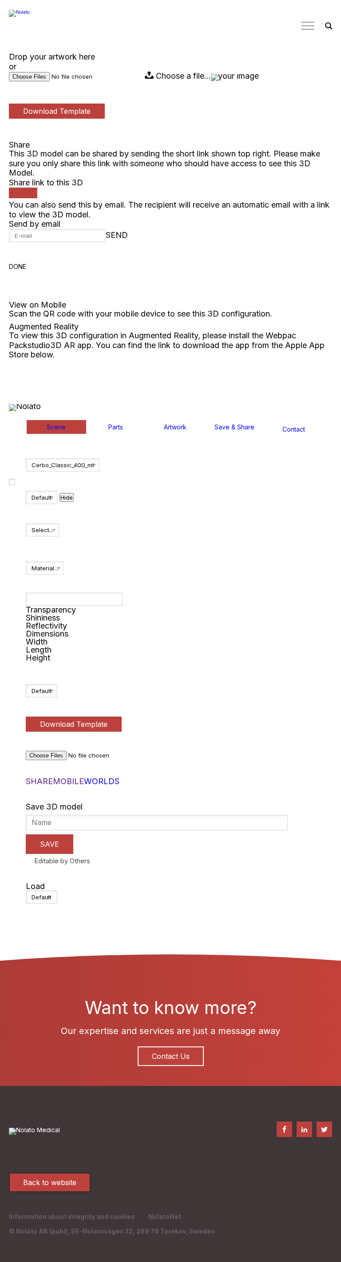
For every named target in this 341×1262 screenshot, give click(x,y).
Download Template (57, 111)
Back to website (49, 1182)
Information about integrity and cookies (72, 1216)
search (328, 26)
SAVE (49, 844)
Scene (56, 427)
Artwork (175, 427)
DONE (17, 266)
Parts (115, 427)
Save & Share (234, 427)
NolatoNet (164, 1216)
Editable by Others (62, 861)
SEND (117, 235)
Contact (293, 429)
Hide (66, 497)
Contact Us (171, 1056)
